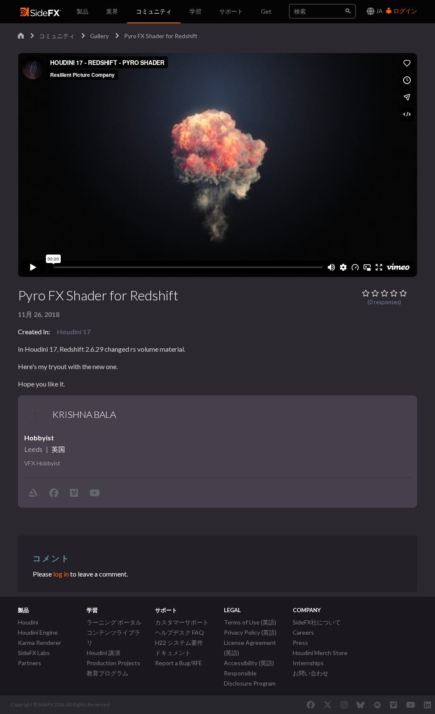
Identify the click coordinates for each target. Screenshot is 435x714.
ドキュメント (173, 652)
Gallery (99, 35)
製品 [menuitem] (82, 11)
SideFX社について (317, 622)
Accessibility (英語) (249, 662)
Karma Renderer (39, 642)
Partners (29, 662)
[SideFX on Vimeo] (393, 705)
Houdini (28, 622)
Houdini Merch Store (320, 652)
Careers (303, 632)
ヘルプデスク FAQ (179, 632)
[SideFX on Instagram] (344, 705)
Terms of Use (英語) (250, 622)
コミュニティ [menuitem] (154, 11)
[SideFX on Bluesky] (360, 705)
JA (379, 10)
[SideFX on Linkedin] (427, 705)
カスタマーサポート (182, 622)
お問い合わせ (310, 673)
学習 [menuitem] (195, 11)
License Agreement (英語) (250, 647)
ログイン (404, 10)
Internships (308, 662)
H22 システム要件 (179, 642)
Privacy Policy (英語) (250, 632)
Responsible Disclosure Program (250, 678)
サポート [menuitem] (231, 11)
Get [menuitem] (266, 11)
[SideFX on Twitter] (328, 705)
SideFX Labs (34, 652)
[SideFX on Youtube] (410, 705)
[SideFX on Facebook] (311, 705)
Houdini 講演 (103, 652)
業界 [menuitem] (112, 11)
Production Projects (113, 662)
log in (61, 574)
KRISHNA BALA (84, 414)
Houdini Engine (38, 632)
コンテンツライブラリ (113, 637)
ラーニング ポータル (114, 622)
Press (300, 642)
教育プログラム (107, 673)
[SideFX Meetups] (377, 705)
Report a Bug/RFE (178, 662)
